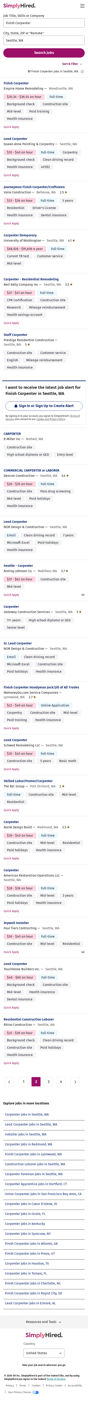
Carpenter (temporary (20, 235)
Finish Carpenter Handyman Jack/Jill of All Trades (41, 687)
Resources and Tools (41, 1322)
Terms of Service (56, 1379)
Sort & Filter (70, 64)
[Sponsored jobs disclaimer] (82, 71)
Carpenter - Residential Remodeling (31, 279)
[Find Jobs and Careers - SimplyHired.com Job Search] (19, 6)
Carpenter (11, 607)
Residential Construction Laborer (29, 1019)
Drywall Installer (16, 923)
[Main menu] (82, 5)
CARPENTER (12, 434)
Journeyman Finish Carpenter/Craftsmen (34, 187)
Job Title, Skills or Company (23, 16)
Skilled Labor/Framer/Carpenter (28, 781)
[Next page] (75, 1081)
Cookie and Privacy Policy (50, 419)
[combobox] (44, 23)
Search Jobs (44, 52)
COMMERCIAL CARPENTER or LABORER (31, 470)
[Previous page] (9, 1081)
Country (29, 1344)
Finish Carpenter (16, 83)
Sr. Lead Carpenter (18, 643)
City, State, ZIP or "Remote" (23, 33)
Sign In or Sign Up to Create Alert (46, 406)
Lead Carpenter (15, 139)
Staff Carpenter (15, 335)
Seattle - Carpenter (18, 566)
